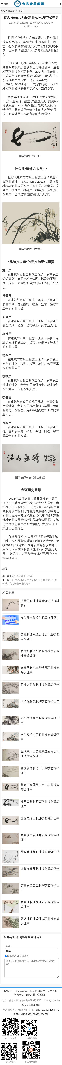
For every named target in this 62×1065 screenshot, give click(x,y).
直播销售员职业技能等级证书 (40, 684)
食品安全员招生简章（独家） (40, 617)
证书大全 (52, 991)
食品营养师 (21, 991)
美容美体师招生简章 (22, 575)
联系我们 (41, 994)
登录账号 (24, 956)
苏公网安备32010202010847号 (32, 1014)
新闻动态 (8, 991)
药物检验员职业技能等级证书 (40, 701)
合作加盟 (30, 994)
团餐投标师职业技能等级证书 (40, 868)
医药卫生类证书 (37, 991)
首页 (3, 10)
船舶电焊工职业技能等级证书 (40, 818)
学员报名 (18, 994)
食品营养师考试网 (31, 1005)
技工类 (11, 10)
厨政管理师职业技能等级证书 (40, 851)
